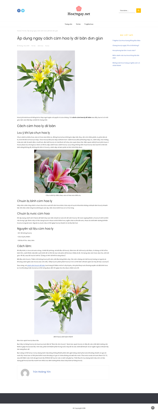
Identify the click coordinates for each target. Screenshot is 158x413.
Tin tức (78, 24)
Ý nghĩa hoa (88, 24)
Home (19, 31)
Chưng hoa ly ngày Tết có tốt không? (126, 45)
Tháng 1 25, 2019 (24, 46)
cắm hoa (40, 46)
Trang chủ (68, 24)
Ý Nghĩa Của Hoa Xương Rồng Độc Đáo (126, 40)
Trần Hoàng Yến (42, 371)
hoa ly (47, 46)
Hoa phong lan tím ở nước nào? (124, 50)
